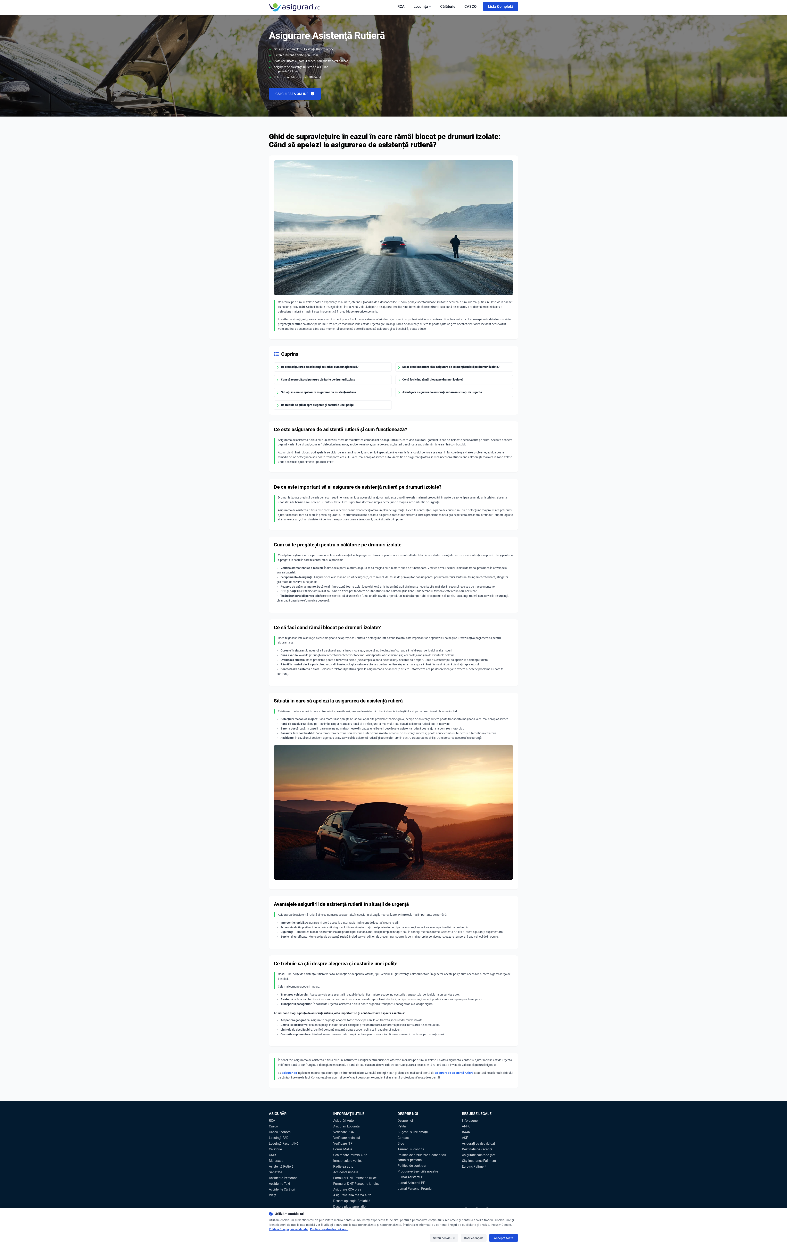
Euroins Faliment (474, 1166)
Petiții (402, 1126)
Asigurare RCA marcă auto (352, 1195)
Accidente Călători (282, 1189)
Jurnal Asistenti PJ (411, 1177)
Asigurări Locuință (346, 1126)
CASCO (470, 6)
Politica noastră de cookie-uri (329, 1229)
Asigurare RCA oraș (347, 1189)
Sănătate (275, 1172)
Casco (273, 1126)
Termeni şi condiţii (411, 1149)
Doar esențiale (473, 1238)
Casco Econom (280, 1132)
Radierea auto (343, 1166)
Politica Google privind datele (288, 1229)
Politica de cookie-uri (413, 1166)
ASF (465, 1138)
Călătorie (447, 6)
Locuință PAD (279, 1138)
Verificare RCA (343, 1132)
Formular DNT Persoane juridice (356, 1184)
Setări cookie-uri (444, 1238)
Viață (272, 1195)
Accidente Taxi (279, 1184)
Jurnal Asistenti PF (411, 1183)
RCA (401, 6)
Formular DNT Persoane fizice (354, 1178)
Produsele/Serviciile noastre (418, 1171)
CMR (272, 1155)
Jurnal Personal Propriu (415, 1189)
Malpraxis (276, 1161)
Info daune (470, 1121)
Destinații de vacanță (477, 1149)
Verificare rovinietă (346, 1138)
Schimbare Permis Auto (350, 1155)
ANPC (466, 1126)
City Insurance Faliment (479, 1161)
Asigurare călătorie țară (479, 1155)
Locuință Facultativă (284, 1143)
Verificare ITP (343, 1143)
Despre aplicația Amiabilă (351, 1201)
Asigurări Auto (343, 1121)
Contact (403, 1138)
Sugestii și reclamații (413, 1132)
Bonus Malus (342, 1149)
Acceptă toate (503, 1238)
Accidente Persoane (283, 1178)
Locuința (421, 6)
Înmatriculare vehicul (348, 1161)
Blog (401, 1143)
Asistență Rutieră (281, 1166)
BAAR (466, 1132)
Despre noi (405, 1121)
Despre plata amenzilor (350, 1207)
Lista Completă (500, 6)
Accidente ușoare (345, 1172)
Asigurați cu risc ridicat (478, 1143)
